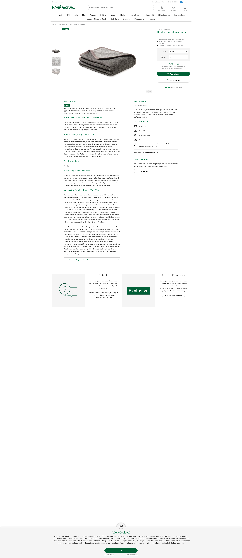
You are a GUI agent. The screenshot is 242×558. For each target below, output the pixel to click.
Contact (54, 2)
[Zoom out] (147, 91)
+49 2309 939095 (99, 295)
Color (164, 52)
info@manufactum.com (103, 297)
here (117, 543)
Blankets (82, 24)
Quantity (163, 57)
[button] (151, 30)
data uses (122, 536)
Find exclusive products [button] (173, 296)
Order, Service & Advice (165, 2)
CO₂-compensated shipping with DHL (173, 68)
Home (54, 24)
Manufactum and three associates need (70, 536)
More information (132, 555)
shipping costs (181, 66)
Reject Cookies (109, 555)
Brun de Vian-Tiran (152, 152)
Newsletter (62, 2)
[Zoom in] (150, 91)
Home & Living (62, 24)
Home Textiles (73, 24)
